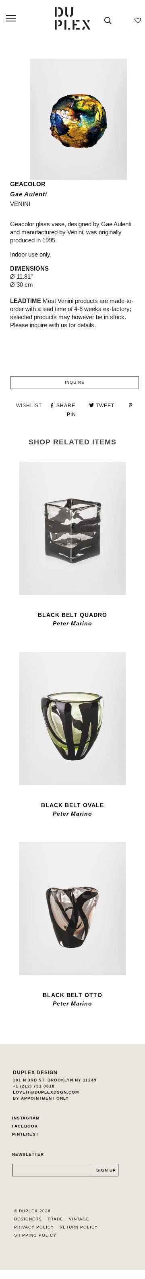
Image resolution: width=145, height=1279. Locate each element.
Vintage (79, 1219)
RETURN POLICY (79, 1227)
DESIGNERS (28, 1219)
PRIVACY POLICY (34, 1227)
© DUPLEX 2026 (32, 1211)
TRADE (55, 1219)
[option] (78, 119)
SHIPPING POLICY (35, 1235)
